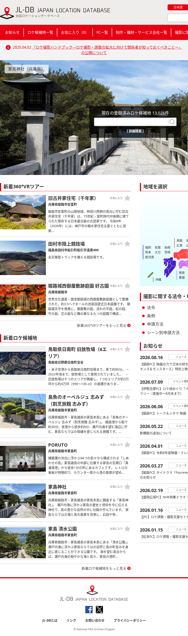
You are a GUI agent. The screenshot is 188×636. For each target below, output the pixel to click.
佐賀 (158, 247)
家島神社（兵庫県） (26, 69)
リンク (71, 620)
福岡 (148, 247)
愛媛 (182, 277)
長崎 (167, 247)
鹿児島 (149, 257)
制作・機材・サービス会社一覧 (141, 32)
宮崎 (167, 252)
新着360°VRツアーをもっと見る (101, 325)
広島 (179, 245)
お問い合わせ (95, 620)
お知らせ (12, 32)
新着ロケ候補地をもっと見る (104, 568)
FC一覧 (102, 32)
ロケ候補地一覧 (40, 32)
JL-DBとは (49, 620)
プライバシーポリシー (130, 620)
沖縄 (158, 279)
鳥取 (179, 240)
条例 (151, 315)
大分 (158, 252)
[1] (171, 121)
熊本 (148, 252)
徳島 (182, 272)
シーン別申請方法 (163, 332)
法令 (151, 307)
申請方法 (155, 324)
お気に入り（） (75, 32)
